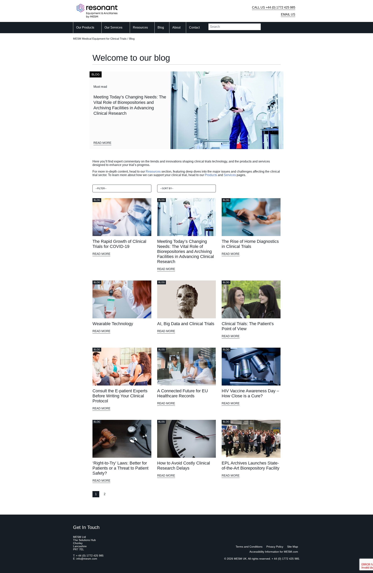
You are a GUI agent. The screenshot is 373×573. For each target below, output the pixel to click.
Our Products (85, 27)
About (176, 27)
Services (230, 175)
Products (211, 175)
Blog (161, 27)
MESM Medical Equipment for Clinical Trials (99, 38)
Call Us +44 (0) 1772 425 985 (273, 7)
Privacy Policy (274, 546)
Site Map (292, 546)
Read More (102, 142)
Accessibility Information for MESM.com (273, 551)
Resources (140, 27)
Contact (194, 27)
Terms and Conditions (249, 546)
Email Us (288, 14)
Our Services (113, 27)
